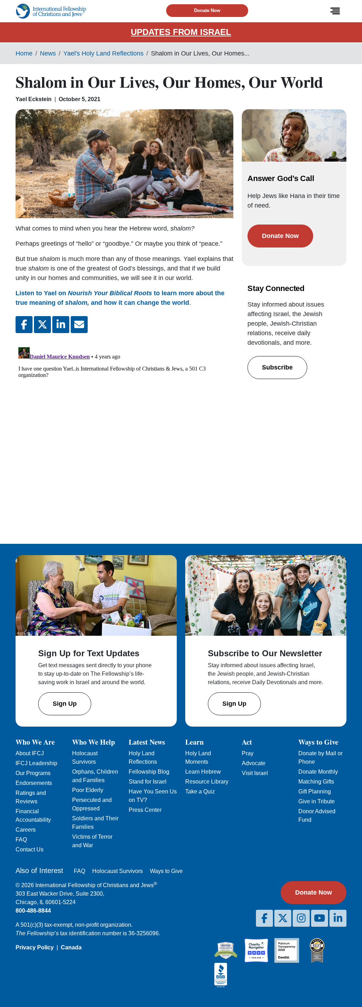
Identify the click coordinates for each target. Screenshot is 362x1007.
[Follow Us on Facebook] (264, 918)
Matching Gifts (316, 782)
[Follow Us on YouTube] (319, 918)
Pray (247, 753)
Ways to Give (166, 871)
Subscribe (277, 367)
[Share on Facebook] (24, 324)
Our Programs (33, 773)
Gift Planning (314, 791)
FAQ (21, 840)
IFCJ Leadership (36, 763)
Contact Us (29, 849)
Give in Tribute (316, 801)
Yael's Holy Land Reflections (103, 53)
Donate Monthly (318, 772)
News (48, 53)
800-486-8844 (33, 911)
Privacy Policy (35, 947)
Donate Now (207, 10)
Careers (26, 830)
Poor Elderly (87, 790)
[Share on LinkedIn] (60, 324)
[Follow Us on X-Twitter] (282, 918)
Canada (71, 947)
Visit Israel (255, 773)
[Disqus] (124, 432)
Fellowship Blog (149, 772)
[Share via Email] (79, 324)
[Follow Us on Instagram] (301, 918)
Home (24, 53)
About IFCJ (30, 753)
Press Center (145, 810)
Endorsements (34, 783)
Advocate (253, 763)
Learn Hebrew (203, 772)
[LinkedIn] (337, 918)
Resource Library (206, 782)
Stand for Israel (148, 782)
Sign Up (65, 703)
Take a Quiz (200, 791)
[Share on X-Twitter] (42, 324)
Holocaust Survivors (117, 871)
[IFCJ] (51, 11)
